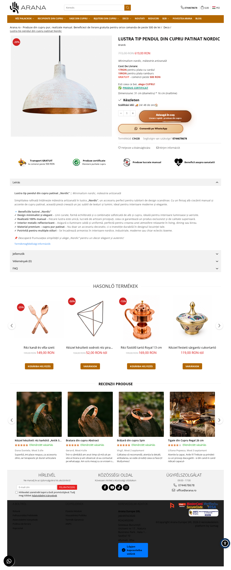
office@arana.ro (186, 490)
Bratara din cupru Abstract (82, 440)
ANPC (69, 523)
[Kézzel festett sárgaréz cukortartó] (192, 319)
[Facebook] (105, 487)
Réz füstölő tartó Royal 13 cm (141, 347)
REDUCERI (153, 18)
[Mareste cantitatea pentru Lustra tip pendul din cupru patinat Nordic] (133, 113)
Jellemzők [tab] (19, 253)
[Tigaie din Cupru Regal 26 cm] (192, 414)
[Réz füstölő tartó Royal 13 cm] (141, 319)
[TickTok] (119, 487)
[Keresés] (127, 8)
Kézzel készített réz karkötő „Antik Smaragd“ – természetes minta (55, 440)
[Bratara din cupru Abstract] (90, 414)
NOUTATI (140, 18)
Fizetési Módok (74, 511)
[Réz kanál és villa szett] (39, 319)
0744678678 (186, 485)
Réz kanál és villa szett (39, 347)
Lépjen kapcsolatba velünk (134, 550)
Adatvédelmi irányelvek (44, 495)
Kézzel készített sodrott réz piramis (90, 347)
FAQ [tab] (15, 268)
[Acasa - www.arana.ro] (28, 7)
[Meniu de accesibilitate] (225, 543)
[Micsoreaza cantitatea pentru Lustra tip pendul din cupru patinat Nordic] (121, 113)
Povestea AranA (182, 18)
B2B (164, 18)
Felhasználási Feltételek (25, 515)
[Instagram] (126, 487)
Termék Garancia (75, 519)
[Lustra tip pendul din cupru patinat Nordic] (61, 86)
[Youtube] (112, 487)
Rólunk (16, 511)
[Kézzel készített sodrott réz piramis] (90, 319)
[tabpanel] (61, 86)
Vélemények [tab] (22, 261)
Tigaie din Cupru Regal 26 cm (186, 440)
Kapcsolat (18, 528)
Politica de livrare (22, 523)
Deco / (168, 27)
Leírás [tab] (16, 182)
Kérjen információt (169, 147)
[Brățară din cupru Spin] (141, 414)
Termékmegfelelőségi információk (32, 243)
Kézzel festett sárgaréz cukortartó (192, 347)
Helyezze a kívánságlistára (135, 147)
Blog (198, 18)
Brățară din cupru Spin (131, 440)
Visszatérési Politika (76, 515)
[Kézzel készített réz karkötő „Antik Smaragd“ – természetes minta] (39, 414)
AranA (122, 45)
